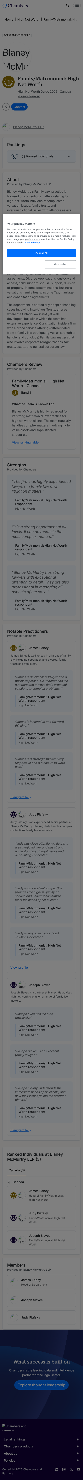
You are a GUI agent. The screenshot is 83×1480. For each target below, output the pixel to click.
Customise (60, 264)
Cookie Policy (32, 242)
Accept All (42, 253)
